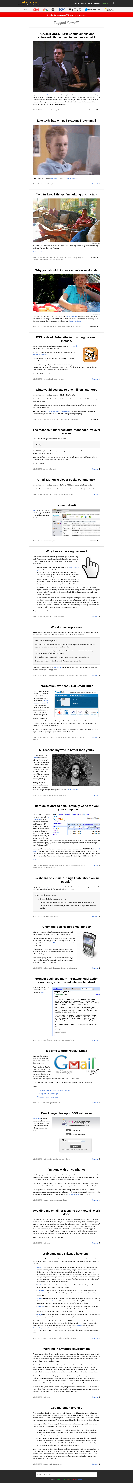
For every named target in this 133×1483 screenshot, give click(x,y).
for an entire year (74, 1194)
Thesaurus (40, 1290)
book (82, 3)
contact (104, 3)
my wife (54, 795)
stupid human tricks (81, 675)
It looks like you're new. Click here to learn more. (66, 15)
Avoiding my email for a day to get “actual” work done (54, 1090)
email (50, 110)
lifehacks (62, 616)
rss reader (59, 1338)
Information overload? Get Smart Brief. (66, 685)
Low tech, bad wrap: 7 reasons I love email (66, 120)
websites (67, 1159)
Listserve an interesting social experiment (57, 411)
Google (39, 1314)
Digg (42, 992)
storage (61, 1159)
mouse (66, 494)
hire (89, 3)
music (96, 3)
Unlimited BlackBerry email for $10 (66, 926)
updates (61, 379)
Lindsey (35, 758)
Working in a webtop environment (47, 1097)
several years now (71, 316)
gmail (52, 1103)
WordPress (52, 1301)
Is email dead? (66, 505)
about (75, 3)
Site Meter (79, 1325)
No (34, 510)
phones (65, 1200)
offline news (66, 327)
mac (62, 494)
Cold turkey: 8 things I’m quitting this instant (66, 194)
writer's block (60, 259)
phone (75, 968)
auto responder (47, 469)
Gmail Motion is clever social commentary (66, 479)
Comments (95, 184)
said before (48, 95)
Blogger (39, 1298)
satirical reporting (38, 867)
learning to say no (77, 257)
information (58, 737)
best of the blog (54, 257)
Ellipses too (57, 667)
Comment (95, 616)
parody (71, 494)
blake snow (60, 1479)
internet (56, 616)
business (45, 110)
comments (46, 916)
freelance (67, 865)
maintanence (54, 379)
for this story (44, 887)
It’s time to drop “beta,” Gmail (66, 1050)
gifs (58, 110)
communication (47, 541)
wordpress (72, 1338)
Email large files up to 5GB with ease (66, 1113)
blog (44, 379)
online (60, 1200)
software (57, 1103)
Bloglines (40, 1285)
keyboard (57, 494)
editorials (51, 865)
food (65, 257)
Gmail (39, 1267)
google (53, 1338)
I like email (53, 178)
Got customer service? (66, 1407)
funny (48, 1040)
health (69, 257)
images (53, 1040)
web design (70, 1040)
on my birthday (73, 346)
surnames (45, 259)
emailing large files (53, 1159)
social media (68, 419)
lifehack (49, 327)
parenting (69, 968)
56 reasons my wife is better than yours (66, 750)
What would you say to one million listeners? (66, 389)
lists (53, 184)
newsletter (75, 737)
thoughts (75, 419)
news (69, 737)
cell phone (53, 968)
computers (46, 494)
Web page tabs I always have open (48, 1094)
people (61, 419)
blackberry (46, 968)
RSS (80, 737)
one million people (52, 419)
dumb (68, 675)
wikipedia (66, 1338)
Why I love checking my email (66, 551)
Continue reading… (72, 178)
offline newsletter (75, 327)
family (49, 795)
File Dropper (37, 1118)
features (61, 865)
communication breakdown (57, 675)
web (38, 739)
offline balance (37, 259)
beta (44, 1103)
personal (59, 795)
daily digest (46, 737)
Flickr (47, 1328)
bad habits (46, 257)
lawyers (64, 1040)
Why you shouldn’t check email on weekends (66, 270)
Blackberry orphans (59, 943)
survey (65, 795)
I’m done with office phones (67, 1169)
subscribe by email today (40, 355)
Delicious (36, 1328)
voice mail (52, 259)
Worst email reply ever (66, 627)
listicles (49, 184)
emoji (54, 110)
